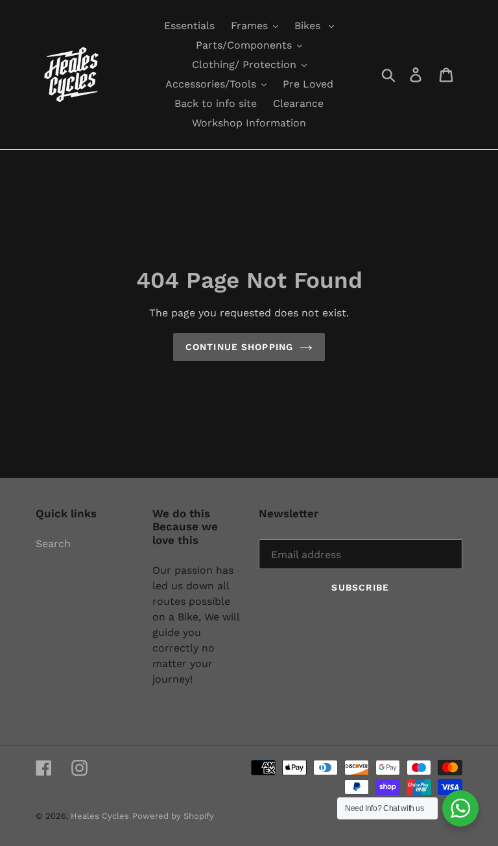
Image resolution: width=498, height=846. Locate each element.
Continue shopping (239, 347)
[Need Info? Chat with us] (460, 808)
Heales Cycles (100, 816)
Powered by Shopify (173, 816)
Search (53, 543)
